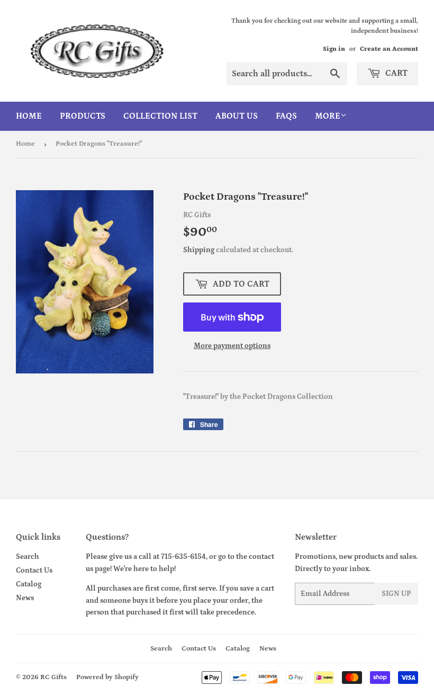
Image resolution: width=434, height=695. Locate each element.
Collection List (160, 116)
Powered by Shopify (107, 677)
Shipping (198, 250)
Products (82, 116)
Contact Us (34, 570)
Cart (395, 73)
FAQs (286, 116)
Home (29, 116)
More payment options (232, 346)
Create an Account (389, 49)
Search (27, 557)
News (25, 598)
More (327, 116)
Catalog (28, 584)
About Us (236, 116)
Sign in (334, 49)
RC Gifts (53, 677)
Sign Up (396, 594)
